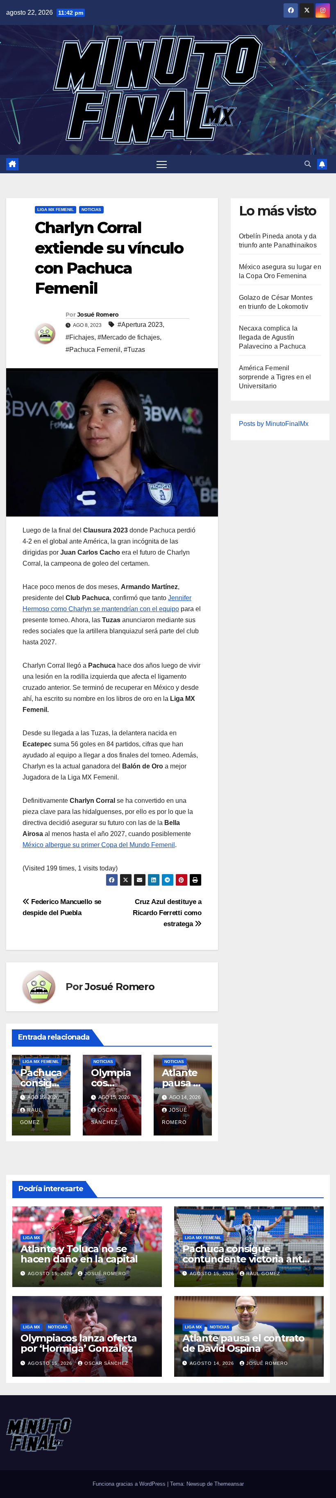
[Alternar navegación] (162, 164)
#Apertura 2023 (140, 324)
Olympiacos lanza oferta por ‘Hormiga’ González (78, 1343)
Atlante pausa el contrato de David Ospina (243, 1343)
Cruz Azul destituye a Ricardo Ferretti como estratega (167, 912)
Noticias (91, 209)
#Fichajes (80, 337)
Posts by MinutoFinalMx (274, 423)
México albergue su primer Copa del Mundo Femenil (99, 844)
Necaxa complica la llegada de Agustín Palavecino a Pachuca (272, 337)
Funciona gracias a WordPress (130, 1484)
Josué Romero (98, 314)
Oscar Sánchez (106, 1363)
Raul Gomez (263, 1273)
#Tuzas (134, 349)
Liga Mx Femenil (55, 209)
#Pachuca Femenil (93, 349)
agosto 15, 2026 (51, 1273)
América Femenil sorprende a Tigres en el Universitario (275, 377)
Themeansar (229, 1484)
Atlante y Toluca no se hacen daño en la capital (79, 1254)
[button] (307, 164)
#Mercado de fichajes (129, 337)
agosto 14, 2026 (213, 1363)
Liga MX (31, 1237)
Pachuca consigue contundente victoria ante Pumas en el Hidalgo (245, 1259)
